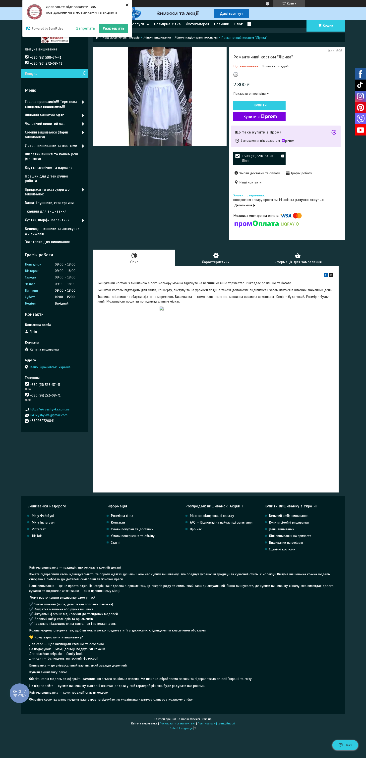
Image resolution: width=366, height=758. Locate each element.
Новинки (221, 24)
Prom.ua (206, 719)
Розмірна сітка (167, 24)
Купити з (251, 116)
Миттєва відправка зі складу (212, 516)
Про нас (196, 529)
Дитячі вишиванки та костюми (51, 145)
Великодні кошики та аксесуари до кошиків (52, 231)
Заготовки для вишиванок (47, 242)
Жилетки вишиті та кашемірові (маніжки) (51, 156)
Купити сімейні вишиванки (289, 522)
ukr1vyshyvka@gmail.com (48, 415)
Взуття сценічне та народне (48, 167)
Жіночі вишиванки (157, 37)
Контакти (118, 522)
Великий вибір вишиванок (288, 516)
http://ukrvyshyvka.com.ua (49, 409)
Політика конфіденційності (216, 723)
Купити (260, 105)
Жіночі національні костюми (196, 37)
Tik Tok (37, 536)
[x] (331, 276)
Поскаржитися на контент (177, 723)
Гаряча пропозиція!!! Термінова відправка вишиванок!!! (51, 104)
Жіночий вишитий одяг (44, 115)
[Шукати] (84, 73)
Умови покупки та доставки (132, 529)
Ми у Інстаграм (43, 522)
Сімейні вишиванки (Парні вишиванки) (46, 134)
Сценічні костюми (282, 549)
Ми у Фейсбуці (43, 516)
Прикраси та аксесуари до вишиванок (47, 191)
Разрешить (113, 28)
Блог (238, 24)
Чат (349, 745)
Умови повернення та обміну (133, 536)
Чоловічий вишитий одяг (46, 123)
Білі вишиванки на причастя (290, 536)
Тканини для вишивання (45, 211)
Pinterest (39, 529)
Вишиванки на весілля (286, 542)
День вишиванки (281, 529)
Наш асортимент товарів (121, 37)
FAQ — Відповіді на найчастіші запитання (221, 522)
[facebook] (326, 276)
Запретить (85, 28)
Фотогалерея (197, 24)
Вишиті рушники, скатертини (49, 203)
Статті (115, 542)
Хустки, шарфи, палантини (47, 220)
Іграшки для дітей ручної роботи (46, 178)
